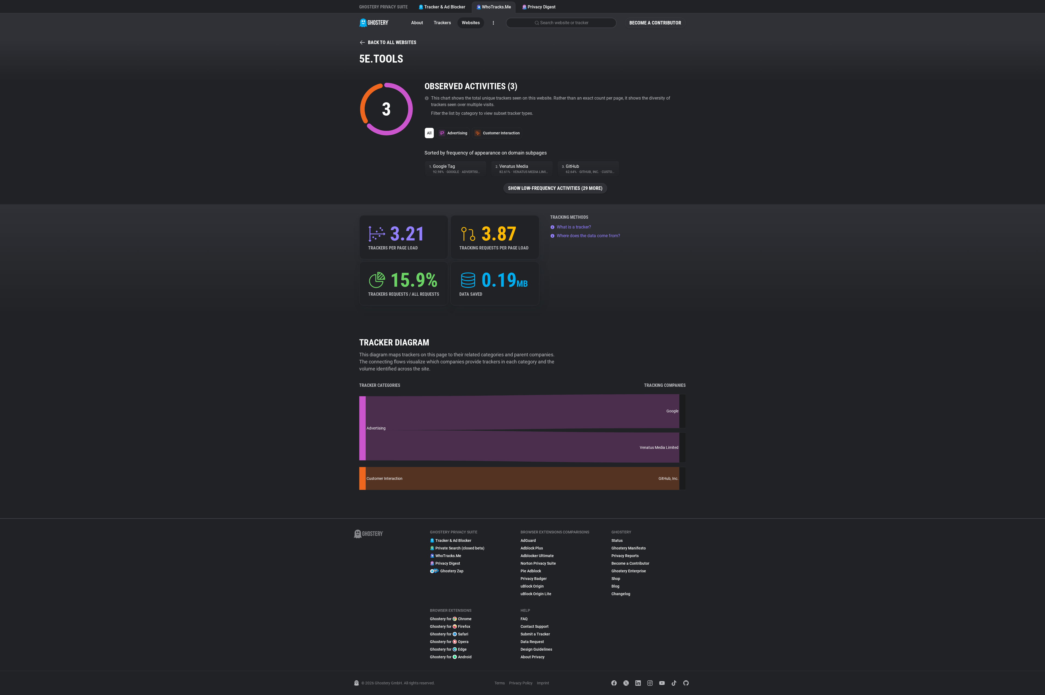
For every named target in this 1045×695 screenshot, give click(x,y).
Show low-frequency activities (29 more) (555, 188)
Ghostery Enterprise (628, 571)
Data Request (532, 642)
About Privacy (533, 657)
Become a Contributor (655, 23)
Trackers (442, 22)
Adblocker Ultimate (537, 556)
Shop (615, 578)
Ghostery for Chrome (451, 619)
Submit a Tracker (535, 634)
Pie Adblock (531, 571)
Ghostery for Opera (449, 642)
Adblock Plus (532, 548)
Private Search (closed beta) (459, 548)
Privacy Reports (625, 556)
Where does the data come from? (588, 235)
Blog (615, 586)
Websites (471, 22)
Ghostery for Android (451, 657)
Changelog (620, 594)
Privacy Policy (521, 683)
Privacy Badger (534, 578)
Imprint (543, 683)
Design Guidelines (536, 649)
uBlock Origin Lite (536, 594)
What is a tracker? (574, 227)
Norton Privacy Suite (538, 563)
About (417, 22)
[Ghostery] (374, 22)
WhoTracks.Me (496, 7)
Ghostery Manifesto (628, 548)
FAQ (524, 619)
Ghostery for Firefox (450, 626)
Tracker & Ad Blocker (444, 7)
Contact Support (535, 626)
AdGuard (528, 540)
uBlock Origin (532, 586)
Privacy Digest (541, 7)
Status (617, 540)
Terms (499, 683)
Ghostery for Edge (448, 649)
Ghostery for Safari (449, 634)
